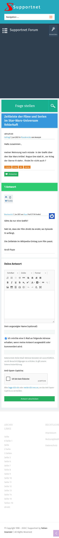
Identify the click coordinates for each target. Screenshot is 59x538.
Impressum (50, 433)
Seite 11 (8, 482)
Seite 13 (8, 490)
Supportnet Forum (24, 30)
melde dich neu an (31, 388)
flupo (25, 214)
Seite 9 (7, 474)
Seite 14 (8, 494)
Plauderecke (26, 137)
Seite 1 (9, 441)
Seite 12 (8, 486)
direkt (7, 507)
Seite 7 (7, 465)
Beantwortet (8, 214)
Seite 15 (8, 499)
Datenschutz (51, 445)
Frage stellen (25, 106)
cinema (7, 167)
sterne (27, 167)
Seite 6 (7, 461)
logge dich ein (13, 388)
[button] (12, 273)
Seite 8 (7, 469)
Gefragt (7, 137)
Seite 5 (7, 457)
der (21, 167)
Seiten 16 (8, 503)
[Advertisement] (29, 65)
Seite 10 (8, 478)
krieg (15, 167)
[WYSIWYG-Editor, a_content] (29, 304)
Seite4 (9, 453)
